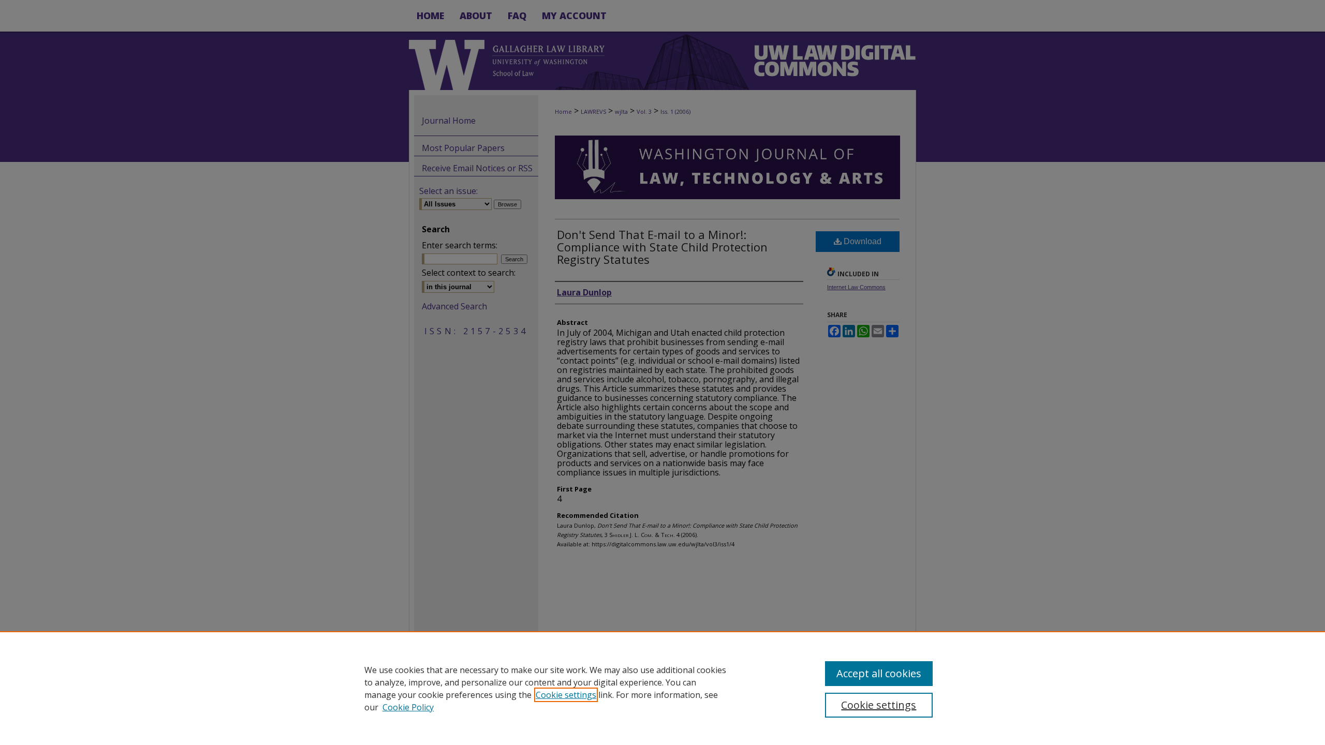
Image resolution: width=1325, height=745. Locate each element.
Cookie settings (566, 695)
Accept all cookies (878, 673)
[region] (662, 688)
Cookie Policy (408, 707)
